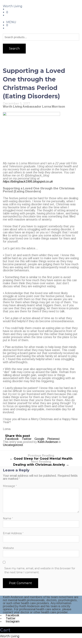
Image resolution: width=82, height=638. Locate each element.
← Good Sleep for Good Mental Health (41, 457)
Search (14, 48)
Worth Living (12, 6)
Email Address (13, 533)
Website (8, 548)
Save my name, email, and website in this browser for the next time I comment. (39, 570)
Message (10, 486)
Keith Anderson (48, 441)
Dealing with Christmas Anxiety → (41, 463)
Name (8, 518)
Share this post (17, 436)
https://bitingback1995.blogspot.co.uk (28, 181)
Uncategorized (13, 445)
